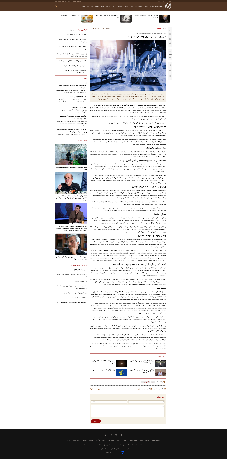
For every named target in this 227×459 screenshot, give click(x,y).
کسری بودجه (145, 382)
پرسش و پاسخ (108, 445)
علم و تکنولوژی (139, 6)
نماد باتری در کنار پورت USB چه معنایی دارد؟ (72, 61)
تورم (153, 382)
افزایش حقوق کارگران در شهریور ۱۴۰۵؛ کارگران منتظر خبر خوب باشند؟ (71, 168)
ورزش (146, 6)
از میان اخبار (162, 357)
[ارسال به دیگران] (170, 39)
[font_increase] (170, 51)
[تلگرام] (105, 435)
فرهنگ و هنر (90, 6)
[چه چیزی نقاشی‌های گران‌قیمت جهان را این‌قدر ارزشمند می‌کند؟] (164, 19)
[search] (56, 6)
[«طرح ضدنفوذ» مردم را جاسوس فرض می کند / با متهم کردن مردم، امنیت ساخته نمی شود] (71, 244)
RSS (56, 1)
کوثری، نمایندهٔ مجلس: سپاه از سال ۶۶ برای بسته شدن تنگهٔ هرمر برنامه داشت (72, 55)
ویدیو (126, 6)
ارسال (95, 421)
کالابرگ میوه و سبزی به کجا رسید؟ (76, 34)
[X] (116, 435)
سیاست (152, 6)
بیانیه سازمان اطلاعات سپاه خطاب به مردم (104, 370)
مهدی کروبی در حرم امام (79, 107)
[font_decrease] (170, 57)
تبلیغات (74, 1)
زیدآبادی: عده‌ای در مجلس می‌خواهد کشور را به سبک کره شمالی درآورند (142, 371)
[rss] (121, 435)
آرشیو (59, 1)
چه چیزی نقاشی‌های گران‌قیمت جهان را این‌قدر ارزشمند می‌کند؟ (146, 16)
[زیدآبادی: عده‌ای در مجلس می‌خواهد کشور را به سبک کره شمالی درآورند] (160, 372)
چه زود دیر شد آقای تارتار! (80, 270)
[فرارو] (168, 6)
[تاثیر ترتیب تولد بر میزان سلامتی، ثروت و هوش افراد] (126, 19)
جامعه (97, 6)
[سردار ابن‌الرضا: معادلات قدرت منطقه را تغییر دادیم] (121, 363)
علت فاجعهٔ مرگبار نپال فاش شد (77, 96)
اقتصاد (102, 6)
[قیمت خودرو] (170, 70)
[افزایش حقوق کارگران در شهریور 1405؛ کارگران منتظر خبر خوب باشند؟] (71, 154)
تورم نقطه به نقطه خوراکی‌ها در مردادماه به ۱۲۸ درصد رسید (73, 86)
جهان (83, 6)
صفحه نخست (158, 6)
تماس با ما (64, 1)
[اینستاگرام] (111, 435)
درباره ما (69, 1)
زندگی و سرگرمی (110, 6)
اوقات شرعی (98, 445)
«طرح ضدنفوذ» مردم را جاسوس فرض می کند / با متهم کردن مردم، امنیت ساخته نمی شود (71, 258)
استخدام (79, 1)
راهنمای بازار (120, 6)
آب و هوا (90, 445)
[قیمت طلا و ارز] (170, 65)
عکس (131, 6)
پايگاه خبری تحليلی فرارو (110, 449)
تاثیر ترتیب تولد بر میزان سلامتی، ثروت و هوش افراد (107, 16)
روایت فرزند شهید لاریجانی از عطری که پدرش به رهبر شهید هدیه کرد (142, 362)
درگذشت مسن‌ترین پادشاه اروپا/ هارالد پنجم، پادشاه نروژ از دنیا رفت (73, 117)
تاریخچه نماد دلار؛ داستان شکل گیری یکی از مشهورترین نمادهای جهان (73, 71)
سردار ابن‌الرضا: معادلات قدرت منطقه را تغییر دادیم (103, 362)
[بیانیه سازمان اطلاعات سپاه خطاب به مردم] (121, 372)
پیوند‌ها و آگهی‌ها (119, 445)
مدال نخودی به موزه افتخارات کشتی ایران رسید (72, 66)
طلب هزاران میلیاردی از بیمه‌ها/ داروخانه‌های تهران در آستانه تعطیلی (72, 276)
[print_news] (170, 34)
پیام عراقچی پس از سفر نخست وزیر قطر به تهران (75, 293)
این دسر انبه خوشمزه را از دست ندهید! (70, 15)
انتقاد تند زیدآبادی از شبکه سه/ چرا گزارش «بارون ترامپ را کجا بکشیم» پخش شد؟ (72, 130)
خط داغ (84, 79)
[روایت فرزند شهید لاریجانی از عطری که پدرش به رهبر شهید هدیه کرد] (160, 363)
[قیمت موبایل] (170, 76)
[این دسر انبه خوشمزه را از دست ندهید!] (87, 19)
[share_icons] (170, 43)
